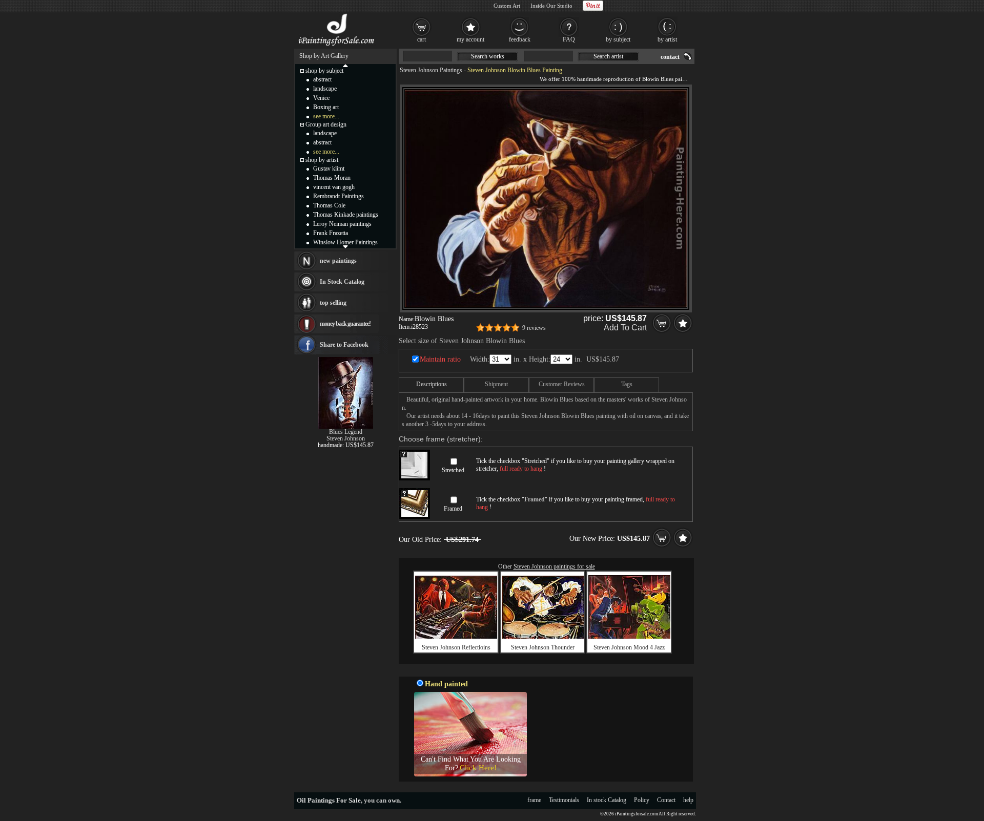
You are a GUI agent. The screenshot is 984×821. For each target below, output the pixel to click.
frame (534, 800)
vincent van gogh (334, 187)
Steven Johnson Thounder (543, 647)
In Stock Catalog (342, 281)
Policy (641, 800)
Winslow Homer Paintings (345, 242)
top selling (333, 302)
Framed (453, 508)
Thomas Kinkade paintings (345, 214)
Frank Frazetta (330, 233)
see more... (326, 116)
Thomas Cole (329, 205)
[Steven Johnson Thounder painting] (543, 636)
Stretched (453, 470)
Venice (321, 97)
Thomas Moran (332, 177)
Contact (666, 800)
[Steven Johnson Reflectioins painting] (456, 636)
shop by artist (321, 159)
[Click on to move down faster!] (345, 246)
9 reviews (534, 327)
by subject (618, 39)
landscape (325, 88)
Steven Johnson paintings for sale (554, 566)
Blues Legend (345, 431)
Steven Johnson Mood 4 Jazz (629, 647)
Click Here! (478, 768)
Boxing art (326, 107)
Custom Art (507, 6)
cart (421, 39)
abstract (322, 79)
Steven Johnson (345, 438)
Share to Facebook (344, 344)
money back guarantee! (345, 323)
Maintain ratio (440, 359)
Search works (487, 56)
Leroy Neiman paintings (342, 223)
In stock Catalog (606, 800)
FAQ (569, 39)
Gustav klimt (328, 168)
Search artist (608, 56)
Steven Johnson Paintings (431, 70)
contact (670, 56)
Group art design (325, 124)
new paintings (338, 260)
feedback (519, 39)
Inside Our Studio (551, 6)
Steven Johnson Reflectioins (456, 647)
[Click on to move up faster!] (345, 65)
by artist (667, 39)
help (688, 800)
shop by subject (324, 70)
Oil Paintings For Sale (329, 800)
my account (470, 39)
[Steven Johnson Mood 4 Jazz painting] (629, 636)
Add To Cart (625, 327)
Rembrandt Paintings (338, 196)
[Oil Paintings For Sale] (337, 46)
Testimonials (564, 800)
